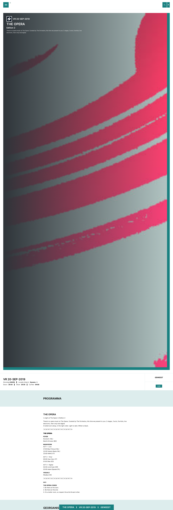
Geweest (106, 507)
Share (158, 386)
